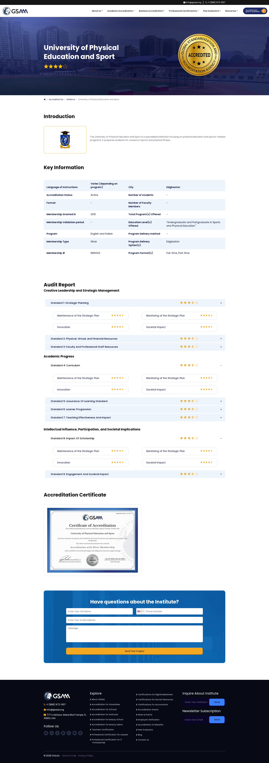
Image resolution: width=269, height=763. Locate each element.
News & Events (145, 714)
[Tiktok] (57, 733)
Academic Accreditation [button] (120, 11)
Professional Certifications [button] (183, 11)
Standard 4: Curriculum (65, 365)
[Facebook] (46, 733)
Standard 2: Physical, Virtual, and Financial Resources (84, 338)
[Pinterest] (80, 733)
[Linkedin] (51, 733)
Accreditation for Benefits (150, 724)
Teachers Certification (103, 729)
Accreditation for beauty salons (107, 724)
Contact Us (143, 739)
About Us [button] (96, 11)
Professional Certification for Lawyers (110, 734)
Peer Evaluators (145, 729)
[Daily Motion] (63, 733)
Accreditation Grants (148, 709)
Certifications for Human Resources (155, 699)
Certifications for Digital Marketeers (155, 694)
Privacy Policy (85, 755)
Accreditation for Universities (106, 704)
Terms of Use (69, 755)
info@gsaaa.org (193, 2)
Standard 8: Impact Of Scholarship (72, 438)
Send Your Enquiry (134, 651)
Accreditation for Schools (104, 709)
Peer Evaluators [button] (211, 11)
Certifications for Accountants (153, 704)
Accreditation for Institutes (105, 714)
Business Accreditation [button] (151, 11)
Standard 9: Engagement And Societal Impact (80, 474)
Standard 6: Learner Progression (71, 409)
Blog (140, 734)
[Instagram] (69, 733)
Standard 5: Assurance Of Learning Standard (79, 401)
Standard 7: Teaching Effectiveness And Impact (81, 417)
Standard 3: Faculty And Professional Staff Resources (84, 347)
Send (217, 702)
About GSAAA (98, 699)
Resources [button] (230, 11)
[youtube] (74, 733)
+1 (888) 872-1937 (216, 2)
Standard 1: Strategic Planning (70, 303)
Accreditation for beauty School (107, 719)
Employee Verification (148, 719)
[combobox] (140, 611)
